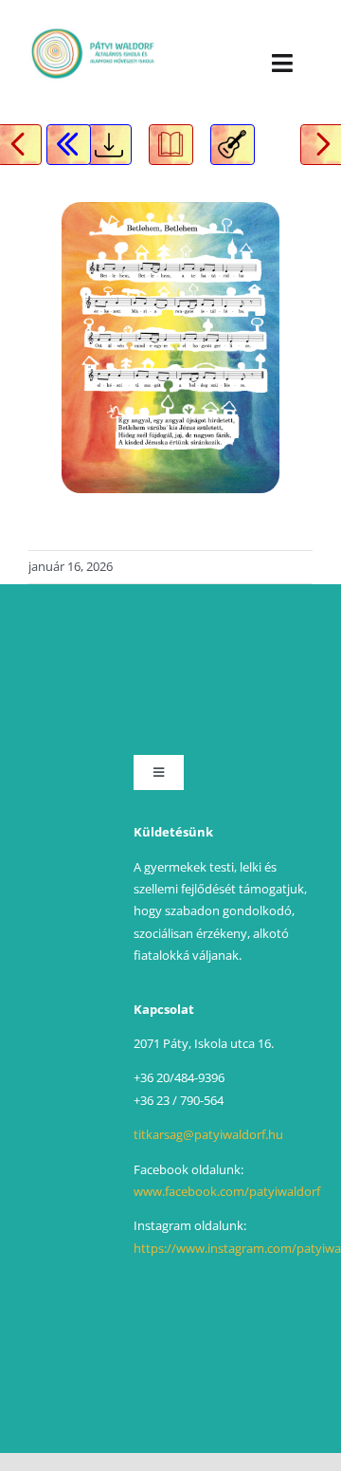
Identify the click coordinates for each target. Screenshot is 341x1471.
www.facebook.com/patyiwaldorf (227, 1191)
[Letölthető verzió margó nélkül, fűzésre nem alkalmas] (109, 144)
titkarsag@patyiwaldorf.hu (208, 1134)
